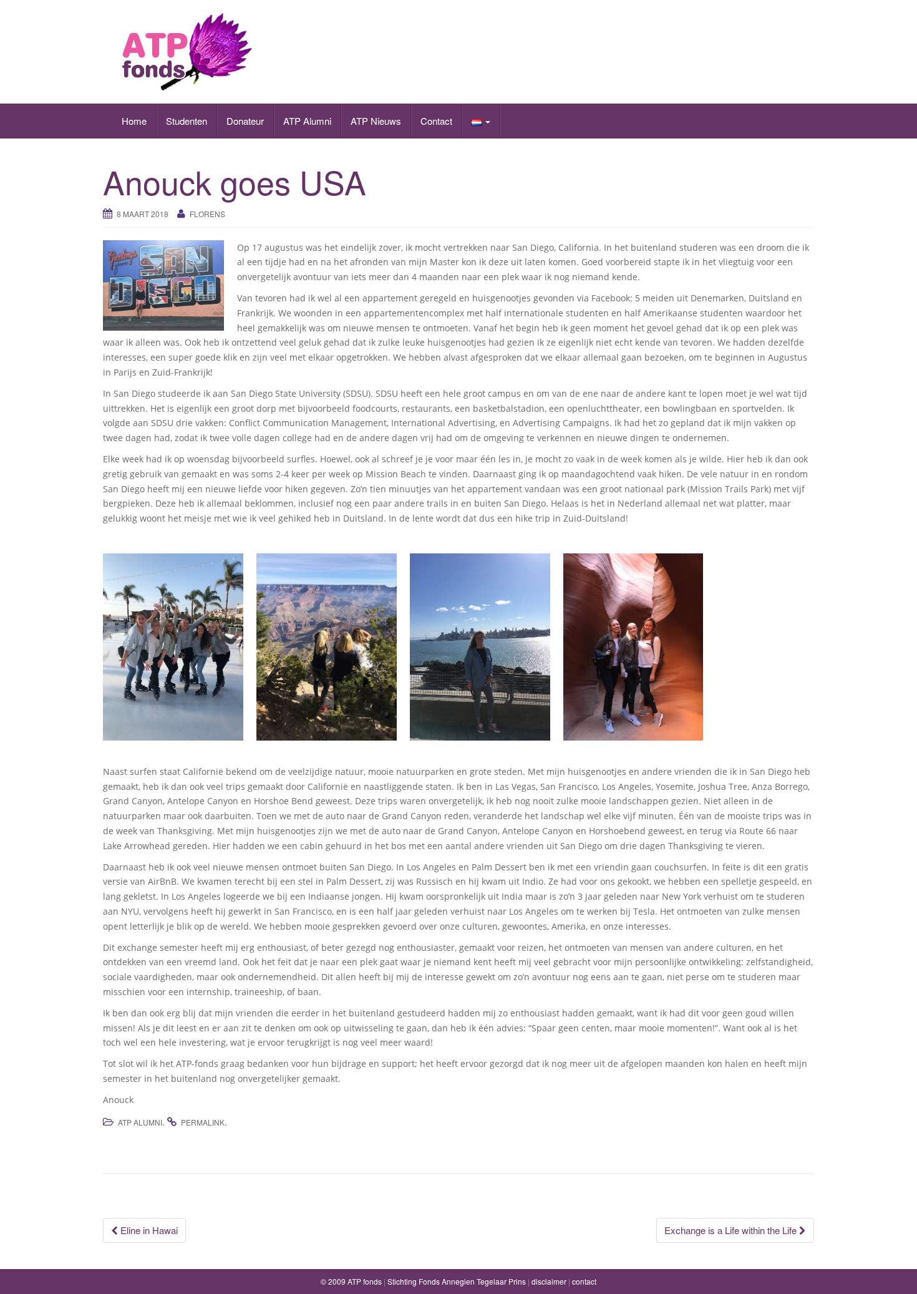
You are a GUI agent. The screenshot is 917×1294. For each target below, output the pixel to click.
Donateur (245, 120)
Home (134, 120)
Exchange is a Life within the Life (731, 1230)
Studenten (186, 120)
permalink (203, 1122)
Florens (207, 213)
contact (584, 1281)
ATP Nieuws (376, 120)
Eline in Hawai (148, 1230)
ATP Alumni (307, 120)
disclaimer (548, 1281)
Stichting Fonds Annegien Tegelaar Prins (456, 1281)
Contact (436, 120)
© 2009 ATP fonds (351, 1281)
